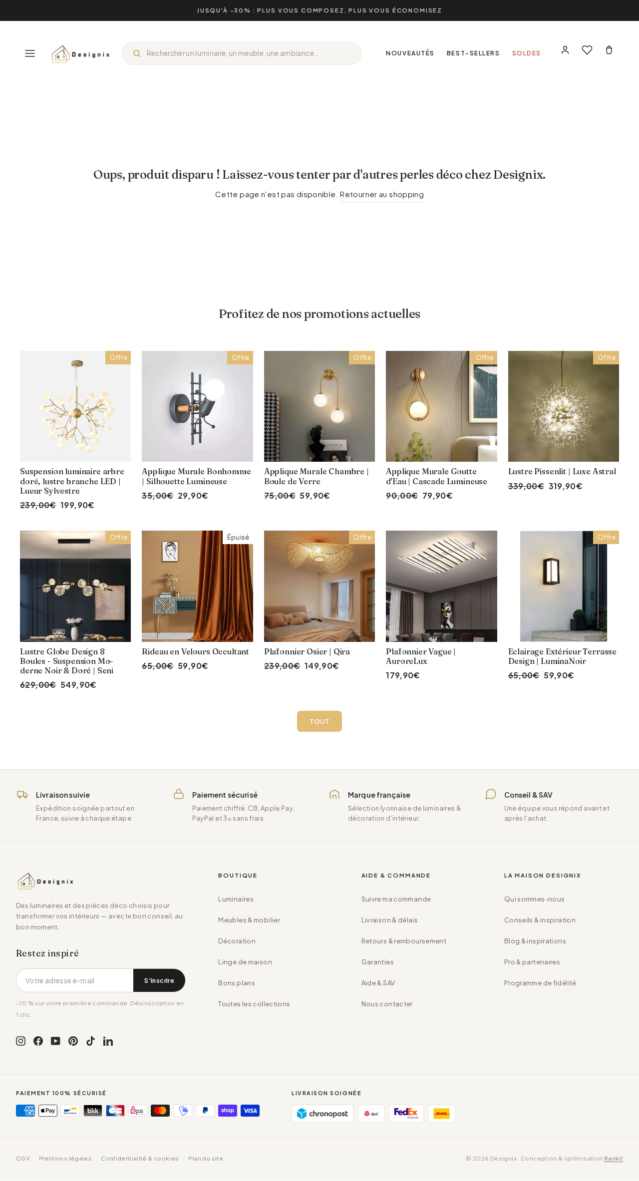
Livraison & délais (389, 920)
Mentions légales (65, 1158)
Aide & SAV (378, 983)
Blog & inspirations (535, 941)
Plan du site (206, 1158)
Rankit (613, 1158)
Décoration (237, 941)
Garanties (377, 962)
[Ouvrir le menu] (30, 53)
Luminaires (236, 899)
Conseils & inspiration (540, 920)
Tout (319, 721)
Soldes (526, 53)
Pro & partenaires (532, 962)
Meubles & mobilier (249, 920)
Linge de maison (245, 962)
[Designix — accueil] (81, 53)
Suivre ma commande (396, 899)
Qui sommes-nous (534, 899)
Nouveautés (410, 53)
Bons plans (236, 983)
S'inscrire (159, 980)
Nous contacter (387, 1004)
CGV (23, 1158)
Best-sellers (473, 53)
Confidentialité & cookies (140, 1158)
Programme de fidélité (540, 983)
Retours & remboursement (404, 941)
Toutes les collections (254, 1004)
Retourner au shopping (382, 194)
